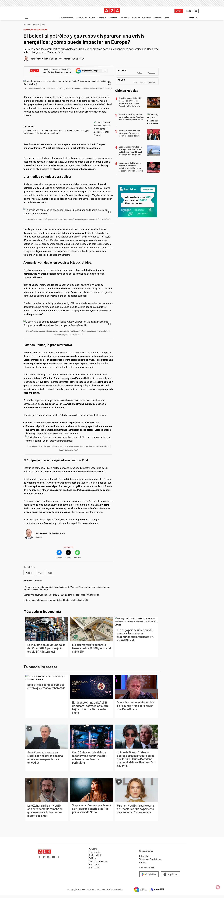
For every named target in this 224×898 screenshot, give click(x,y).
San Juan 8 (94, 864)
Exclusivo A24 (81, 18)
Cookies (142, 862)
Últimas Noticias (66, 18)
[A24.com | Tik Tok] (58, 857)
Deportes (157, 18)
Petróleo (36, 25)
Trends (166, 18)
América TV (94, 867)
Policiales (136, 18)
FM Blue (92, 858)
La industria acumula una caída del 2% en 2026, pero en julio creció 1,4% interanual (61, 595)
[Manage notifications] (218, 887)
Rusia (50, 573)
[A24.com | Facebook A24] (39, 857)
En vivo (179, 11)
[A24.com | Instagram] (48, 857)
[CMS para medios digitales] (155, 889)
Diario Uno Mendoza (98, 861)
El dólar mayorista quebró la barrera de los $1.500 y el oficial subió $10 (55, 600)
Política (92, 18)
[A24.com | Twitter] (44, 857)
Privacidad (144, 856)
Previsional (146, 18)
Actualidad (112, 18)
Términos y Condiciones (150, 859)
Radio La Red (191, 11)
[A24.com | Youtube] (53, 857)
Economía (102, 18)
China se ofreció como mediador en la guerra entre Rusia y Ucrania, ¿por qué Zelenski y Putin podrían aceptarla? (56, 131)
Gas (43, 25)
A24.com (93, 849)
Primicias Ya (125, 18)
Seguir (39, 537)
